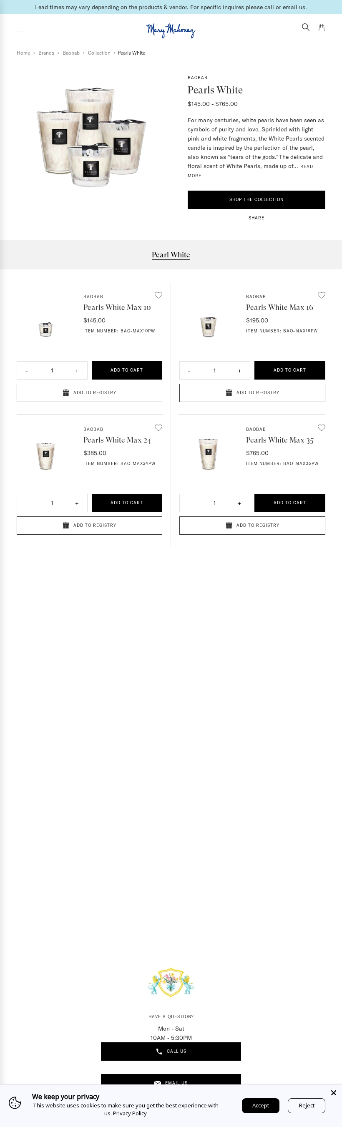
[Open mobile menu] (20, 29)
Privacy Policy (130, 1113)
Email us (176, 1083)
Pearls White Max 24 (117, 439)
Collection (100, 53)
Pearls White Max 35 (280, 439)
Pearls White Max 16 (279, 307)
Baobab (72, 53)
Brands (46, 53)
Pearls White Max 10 (117, 307)
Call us (176, 1051)
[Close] (333, 1093)
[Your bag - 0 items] (321, 29)
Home (24, 53)
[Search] (305, 28)
